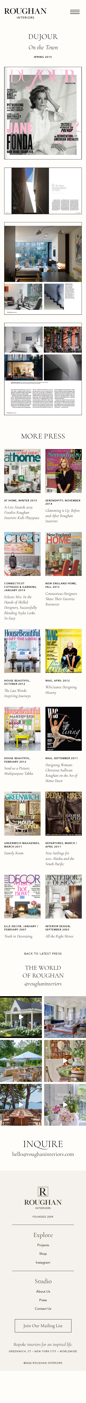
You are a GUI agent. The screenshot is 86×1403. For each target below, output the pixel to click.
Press (43, 1300)
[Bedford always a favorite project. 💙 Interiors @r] (65, 1017)
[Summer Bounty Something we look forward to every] (65, 1061)
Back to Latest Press (43, 953)
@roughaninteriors (43, 983)
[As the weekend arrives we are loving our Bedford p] (21, 1017)
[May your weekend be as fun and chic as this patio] (21, 1061)
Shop (43, 1254)
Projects (43, 1245)
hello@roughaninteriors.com (43, 1154)
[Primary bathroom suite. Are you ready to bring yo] (65, 1105)
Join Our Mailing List (43, 1325)
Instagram (43, 1262)
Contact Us (43, 1309)
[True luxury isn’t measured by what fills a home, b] (21, 1105)
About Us (43, 1291)
